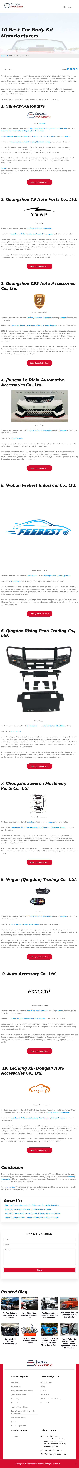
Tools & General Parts (19, 1407)
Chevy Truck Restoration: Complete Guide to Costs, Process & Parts (32, 1217)
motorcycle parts (49, 136)
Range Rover (16, 581)
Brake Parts (39, 131)
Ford (27, 234)
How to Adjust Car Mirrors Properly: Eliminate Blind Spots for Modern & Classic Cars (69, 1343)
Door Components (18, 1426)
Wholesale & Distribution (50, 1399)
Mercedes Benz (17, 142)
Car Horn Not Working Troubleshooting (10, 1341)
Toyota (50, 234)
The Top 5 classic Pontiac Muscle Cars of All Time (10, 1315)
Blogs (43, 1386)
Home (3, 56)
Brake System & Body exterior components (23, 1412)
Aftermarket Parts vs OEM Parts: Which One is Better (69, 1314)
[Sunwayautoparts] (13, 6)
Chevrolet (40, 142)
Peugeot (31, 142)
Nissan (13, 1019)
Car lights (30, 128)
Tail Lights (57, 576)
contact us (11, 1187)
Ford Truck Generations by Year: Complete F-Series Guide (28, 1209)
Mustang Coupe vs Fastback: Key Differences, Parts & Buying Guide (32, 1205)
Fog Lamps (66, 576)
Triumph (14, 1436)
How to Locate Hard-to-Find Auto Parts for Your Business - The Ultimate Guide (49, 1341)
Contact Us (45, 1403)
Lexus (32, 234)
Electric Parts (16, 1403)
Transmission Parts (16, 131)
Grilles (13, 1421)
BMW (23, 234)
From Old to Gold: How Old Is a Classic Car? (29, 1315)
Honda (47, 142)
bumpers (4, 131)
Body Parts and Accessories (56, 128)
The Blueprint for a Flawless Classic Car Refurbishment (49, 1315)
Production (45, 1395)
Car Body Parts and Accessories (39, 228)
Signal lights (29, 131)
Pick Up (38, 234)
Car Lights (48, 726)
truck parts (65, 136)
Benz (44, 234)
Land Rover (15, 234)
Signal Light (16, 1399)
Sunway (42, 123)
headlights (31, 822)
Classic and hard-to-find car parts (14, 136)
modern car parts (35, 136)
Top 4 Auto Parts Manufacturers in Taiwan (30, 1340)
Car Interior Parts (18, 1417)
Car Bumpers (32, 576)
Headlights (48, 576)
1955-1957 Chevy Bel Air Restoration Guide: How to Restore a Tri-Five (32, 1213)
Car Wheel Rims (58, 726)
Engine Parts (40, 128)
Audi (26, 142)
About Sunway (46, 1382)
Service (43, 1390)
